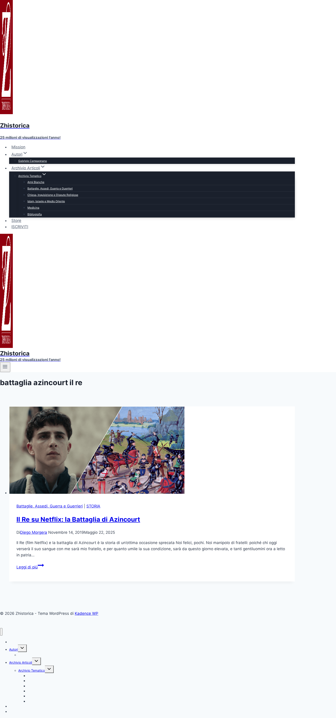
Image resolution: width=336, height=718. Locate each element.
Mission (18, 147)
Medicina (33, 207)
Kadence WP (86, 613)
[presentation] (152, 451)
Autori (13, 649)
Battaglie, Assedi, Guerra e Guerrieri (50, 188)
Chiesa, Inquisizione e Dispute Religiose (52, 195)
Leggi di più (30, 567)
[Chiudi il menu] (1, 632)
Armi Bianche (35, 182)
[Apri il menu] (5, 367)
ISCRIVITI (19, 226)
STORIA (93, 506)
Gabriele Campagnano (32, 161)
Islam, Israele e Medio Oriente (46, 201)
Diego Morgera (33, 532)
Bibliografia (34, 214)
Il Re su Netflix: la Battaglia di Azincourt (78, 519)
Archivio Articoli (20, 662)
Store (16, 220)
